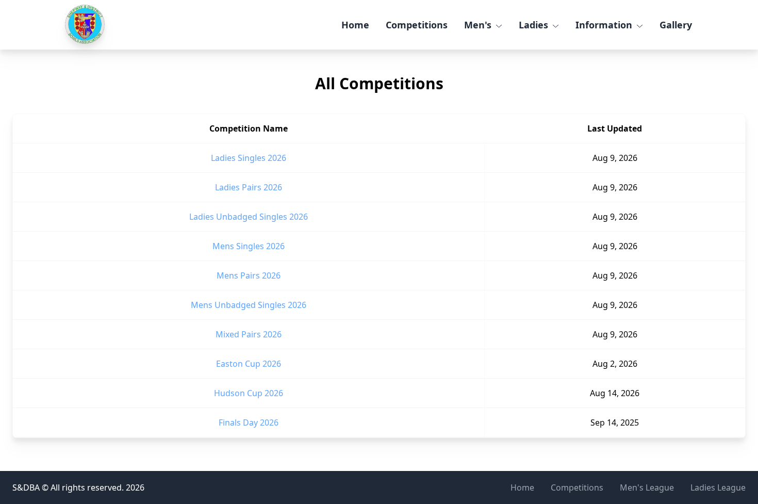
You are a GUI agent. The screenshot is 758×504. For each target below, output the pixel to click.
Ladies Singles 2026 (248, 158)
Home (355, 25)
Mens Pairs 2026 (249, 275)
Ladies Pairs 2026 (248, 187)
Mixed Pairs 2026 (249, 334)
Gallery (676, 25)
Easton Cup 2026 (248, 363)
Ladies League (718, 487)
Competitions (417, 25)
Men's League (647, 487)
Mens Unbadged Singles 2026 (248, 305)
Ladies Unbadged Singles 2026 (248, 216)
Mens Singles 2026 (248, 246)
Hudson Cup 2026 (248, 393)
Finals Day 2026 (248, 422)
